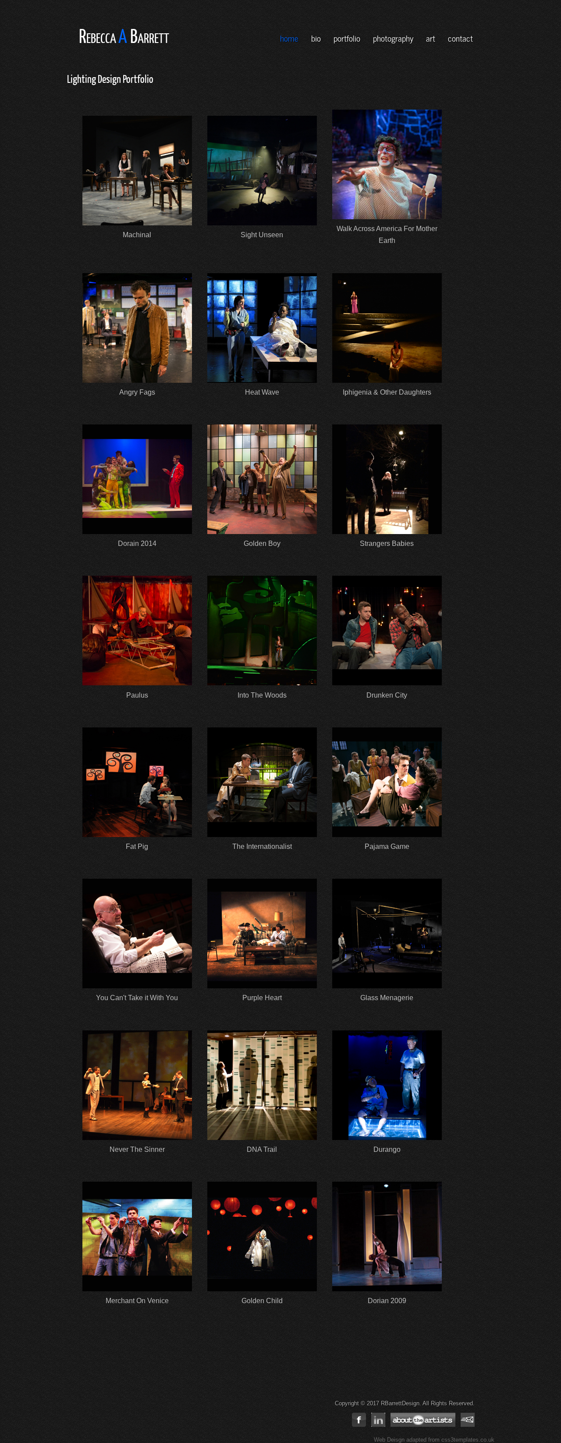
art (430, 37)
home (289, 37)
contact (460, 37)
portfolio (347, 37)
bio (316, 37)
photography (393, 37)
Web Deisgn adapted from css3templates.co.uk (434, 1439)
